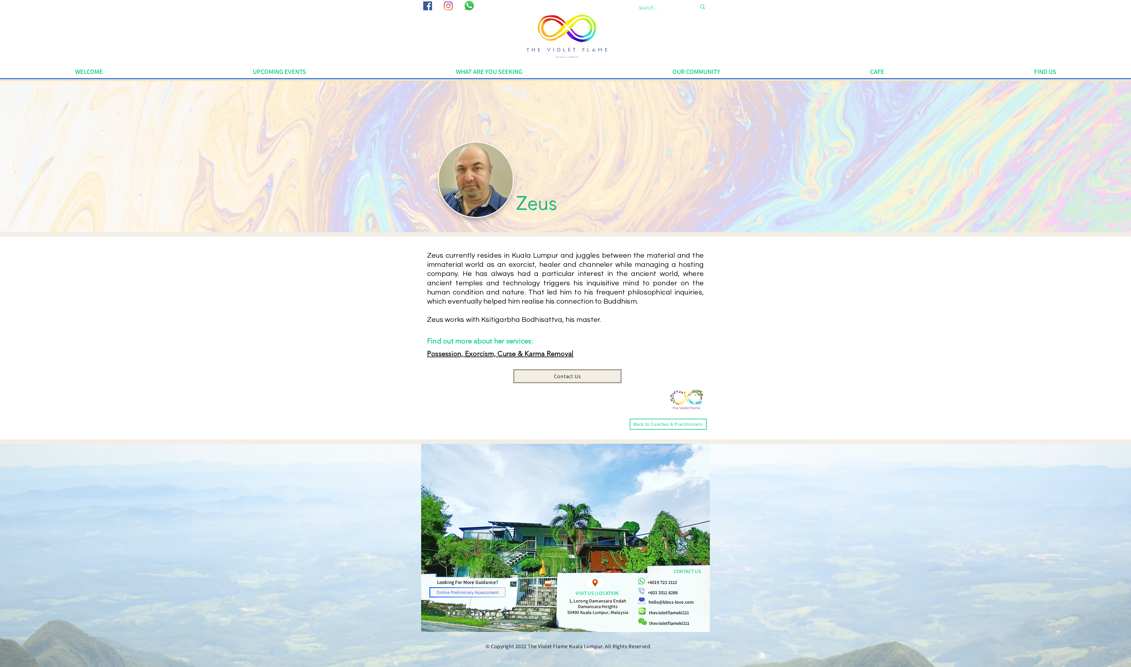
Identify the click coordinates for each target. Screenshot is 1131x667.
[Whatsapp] (469, 5)
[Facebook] (427, 5)
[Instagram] (448, 5)
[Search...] (702, 6)
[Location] (595, 582)
